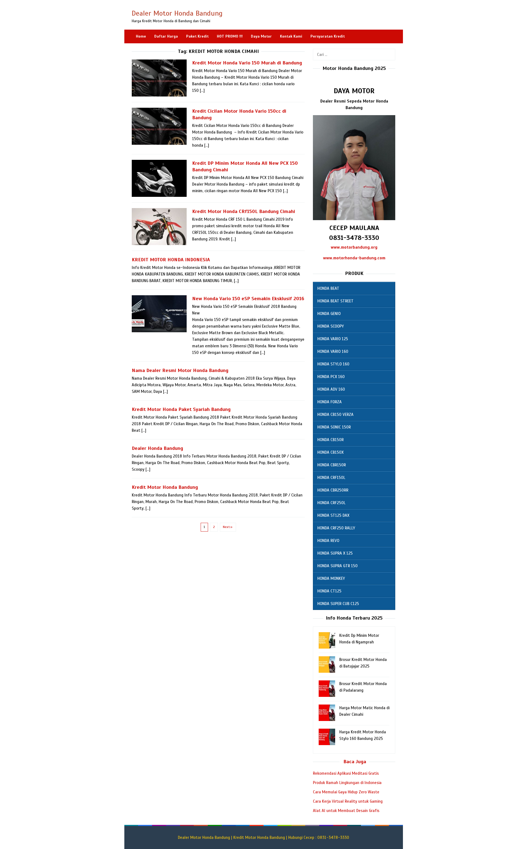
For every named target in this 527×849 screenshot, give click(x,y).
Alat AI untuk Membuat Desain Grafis (346, 810)
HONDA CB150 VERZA (335, 414)
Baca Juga (354, 762)
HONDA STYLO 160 (333, 364)
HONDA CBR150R (331, 464)
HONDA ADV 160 (331, 389)
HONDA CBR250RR (332, 490)
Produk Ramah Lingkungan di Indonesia (347, 782)
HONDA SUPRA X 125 (335, 553)
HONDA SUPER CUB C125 (338, 603)
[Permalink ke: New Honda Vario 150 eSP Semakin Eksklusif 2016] (159, 313)
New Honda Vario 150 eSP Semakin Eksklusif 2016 (248, 299)
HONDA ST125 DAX (333, 515)
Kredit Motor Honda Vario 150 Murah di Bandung (247, 63)
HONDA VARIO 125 (332, 338)
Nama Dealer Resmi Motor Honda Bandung (180, 370)
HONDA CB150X (330, 452)
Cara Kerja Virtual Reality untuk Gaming (348, 801)
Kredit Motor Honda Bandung (165, 487)
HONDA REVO (328, 540)
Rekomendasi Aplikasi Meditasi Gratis (346, 773)
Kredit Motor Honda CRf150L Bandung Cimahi (243, 211)
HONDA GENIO (329, 313)
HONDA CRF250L (331, 502)
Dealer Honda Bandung (157, 448)
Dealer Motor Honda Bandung (177, 13)
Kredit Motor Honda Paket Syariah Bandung (181, 409)
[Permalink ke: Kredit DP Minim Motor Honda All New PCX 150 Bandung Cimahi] (159, 178)
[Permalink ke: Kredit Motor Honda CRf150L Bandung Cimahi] (159, 226)
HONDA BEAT (328, 288)
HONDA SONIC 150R (334, 427)
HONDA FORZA (329, 401)
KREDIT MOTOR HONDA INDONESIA (171, 260)
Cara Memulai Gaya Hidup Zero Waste (346, 792)
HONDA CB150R (330, 439)
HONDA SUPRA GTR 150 (337, 565)
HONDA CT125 (329, 591)
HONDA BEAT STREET (335, 301)
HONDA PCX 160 (331, 376)
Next (226, 527)
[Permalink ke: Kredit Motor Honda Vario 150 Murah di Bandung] (159, 77)
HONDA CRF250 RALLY (336, 528)
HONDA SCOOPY (330, 326)
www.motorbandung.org (354, 247)
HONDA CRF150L (331, 477)
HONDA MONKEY (331, 578)
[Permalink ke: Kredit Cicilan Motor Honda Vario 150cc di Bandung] (159, 126)
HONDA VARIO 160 (332, 351)
